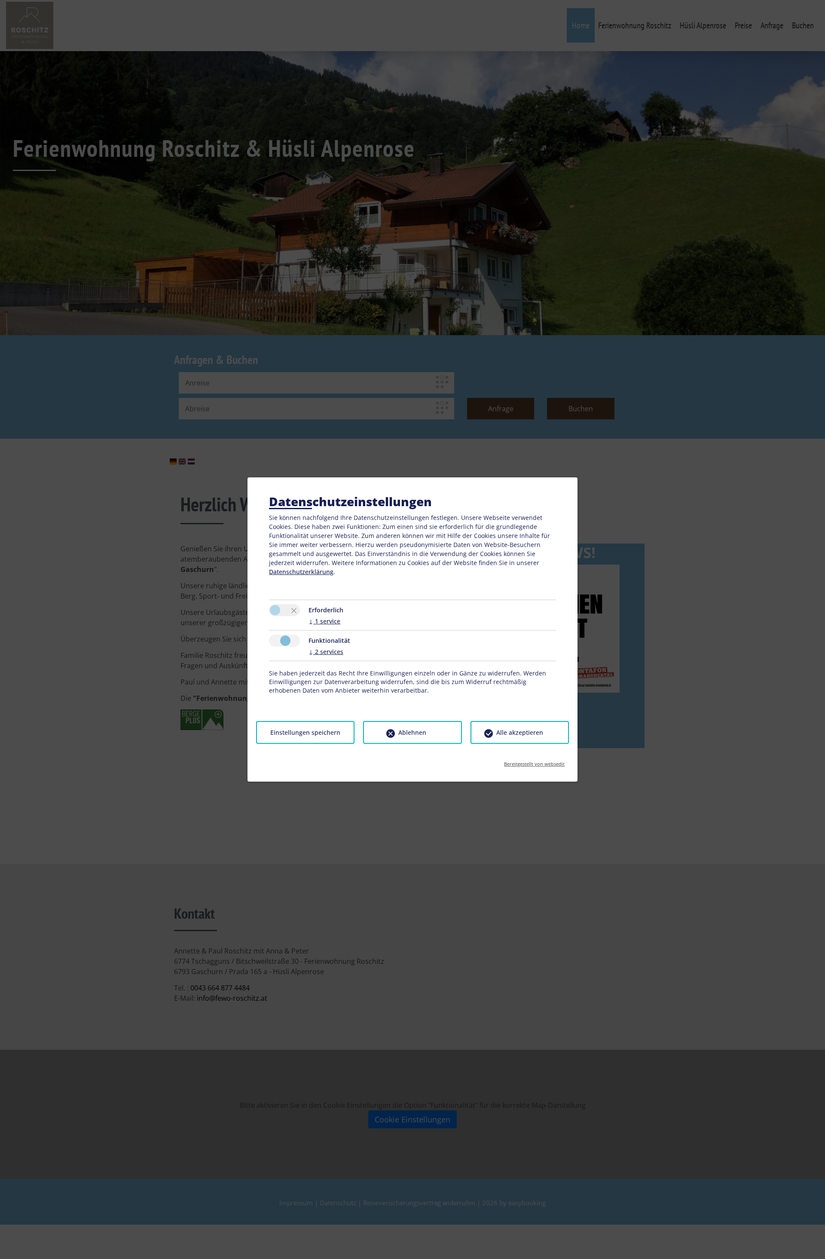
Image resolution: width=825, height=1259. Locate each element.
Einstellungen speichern (305, 732)
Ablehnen (412, 732)
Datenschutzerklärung (301, 572)
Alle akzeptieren (519, 732)
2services (326, 652)
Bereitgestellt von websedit (534, 761)
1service (324, 621)
